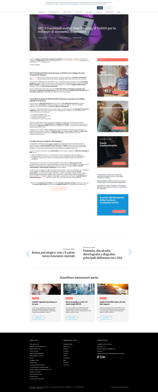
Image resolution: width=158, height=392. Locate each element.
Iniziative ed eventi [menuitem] (35, 372)
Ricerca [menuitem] (99, 12)
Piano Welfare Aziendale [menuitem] (36, 353)
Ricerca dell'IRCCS (64, 38)
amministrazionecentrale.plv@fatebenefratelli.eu (111, 353)
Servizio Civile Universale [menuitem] (37, 379)
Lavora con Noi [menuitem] (34, 351)
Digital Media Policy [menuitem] (35, 349)
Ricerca (35, 79)
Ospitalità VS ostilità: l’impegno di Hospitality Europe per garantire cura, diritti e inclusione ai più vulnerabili (112, 187)
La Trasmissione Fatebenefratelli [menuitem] (39, 367)
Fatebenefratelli (76, 38)
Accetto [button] (100, 7)
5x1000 (39, 62)
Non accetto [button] (108, 7)
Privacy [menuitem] (32, 358)
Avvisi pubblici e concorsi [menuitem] (36, 355)
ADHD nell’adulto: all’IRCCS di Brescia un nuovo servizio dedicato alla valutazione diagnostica (111, 181)
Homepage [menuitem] (41, 12)
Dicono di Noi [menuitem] (33, 362)
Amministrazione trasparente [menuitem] (38, 346)
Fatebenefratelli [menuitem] (53, 12)
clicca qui (77, 4)
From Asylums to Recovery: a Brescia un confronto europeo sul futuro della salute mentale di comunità (110, 176)
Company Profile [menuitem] (34, 360)
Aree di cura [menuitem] (67, 12)
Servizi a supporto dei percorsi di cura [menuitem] (40, 369)
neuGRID (43, 177)
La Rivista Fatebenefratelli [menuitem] (37, 365)
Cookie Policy (40, 388)
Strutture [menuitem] (78, 12)
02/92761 (100, 351)
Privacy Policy (33, 388)
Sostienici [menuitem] (89, 12)
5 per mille (53, 38)
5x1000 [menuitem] (65, 353)
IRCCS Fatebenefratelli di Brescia (69, 60)
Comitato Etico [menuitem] (34, 376)
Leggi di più (38, 317)
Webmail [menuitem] (65, 362)
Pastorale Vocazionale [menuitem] (36, 374)
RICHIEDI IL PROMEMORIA (59, 188)
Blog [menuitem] (118, 12)
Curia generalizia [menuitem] (34, 344)
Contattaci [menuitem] (66, 365)
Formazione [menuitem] (109, 12)
